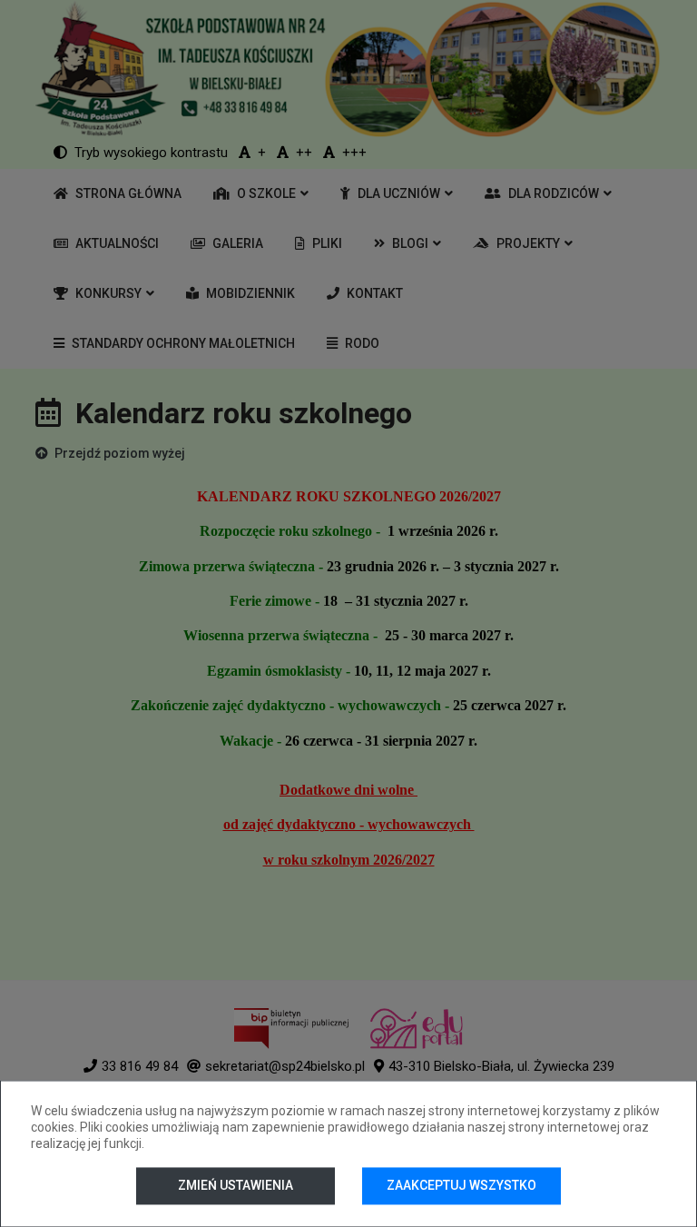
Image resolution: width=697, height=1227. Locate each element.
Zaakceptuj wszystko (461, 1185)
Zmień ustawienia (235, 1185)
